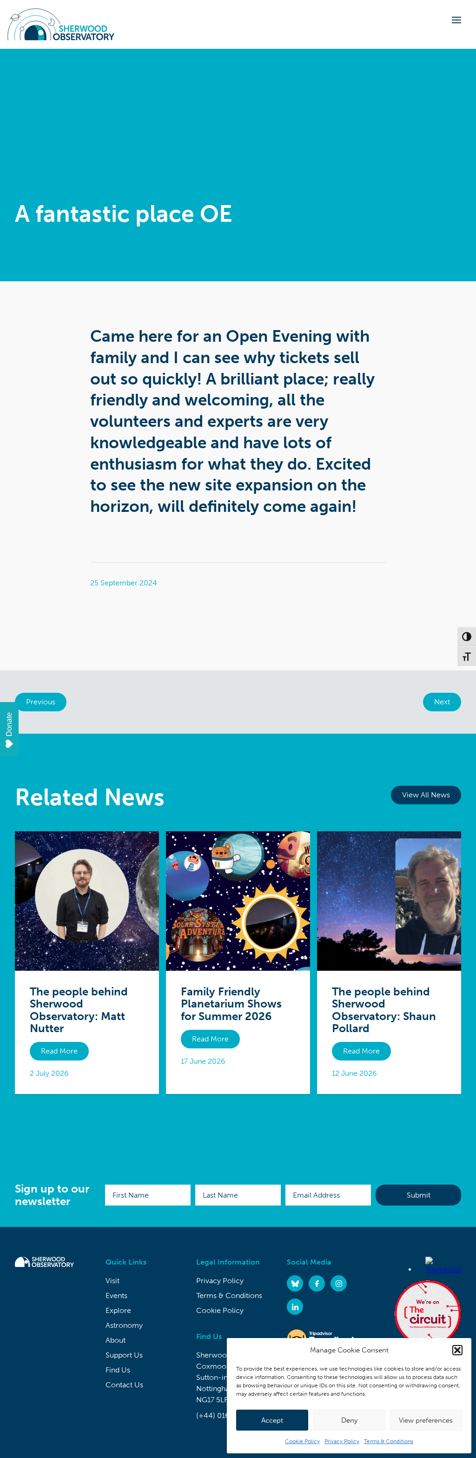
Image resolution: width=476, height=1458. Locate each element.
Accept (272, 1420)
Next (442, 701)
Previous (40, 701)
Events (116, 1295)
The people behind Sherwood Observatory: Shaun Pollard (384, 1010)
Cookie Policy (302, 1441)
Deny (349, 1420)
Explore (118, 1310)
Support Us (124, 1355)
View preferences (426, 1420)
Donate (9, 724)
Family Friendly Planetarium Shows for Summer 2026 (231, 1004)
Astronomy (124, 1325)
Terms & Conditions (388, 1441)
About (116, 1340)
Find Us (118, 1369)
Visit (112, 1280)
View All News (426, 794)
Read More (59, 1051)
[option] (238, 165)
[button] (457, 1350)
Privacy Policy (341, 1441)
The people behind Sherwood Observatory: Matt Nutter (79, 1010)
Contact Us (124, 1384)
